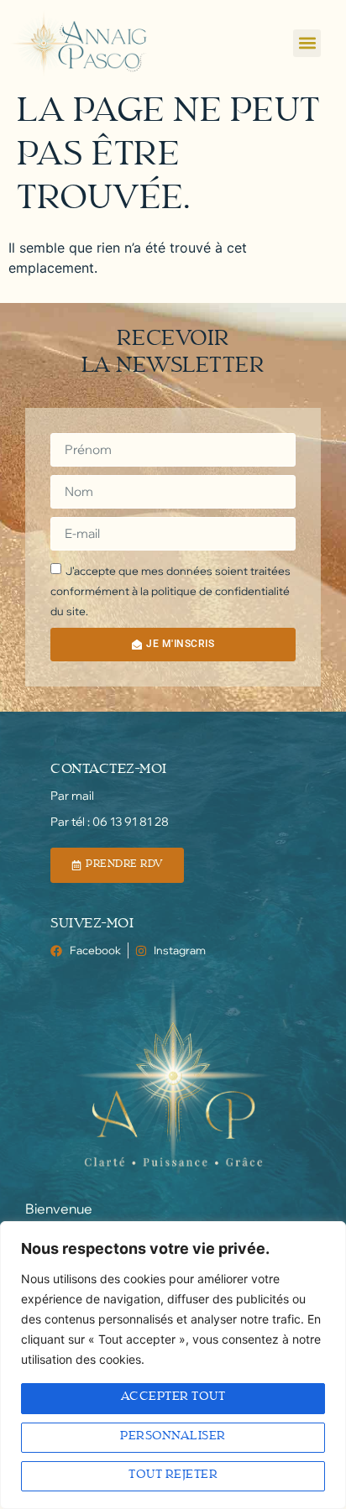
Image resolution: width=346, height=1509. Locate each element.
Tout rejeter (173, 1476)
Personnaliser (173, 1437)
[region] (173, 1365)
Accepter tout (173, 1397)
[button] (307, 43)
